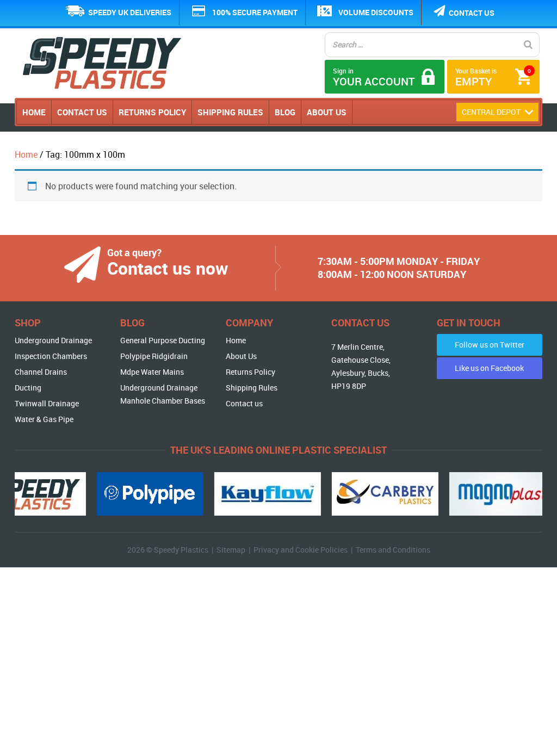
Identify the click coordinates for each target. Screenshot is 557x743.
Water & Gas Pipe (44, 419)
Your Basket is (493, 77)
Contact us (471, 13)
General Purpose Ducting (162, 340)
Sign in (374, 77)
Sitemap (230, 549)
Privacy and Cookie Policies (300, 549)
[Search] (528, 45)
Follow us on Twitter (489, 344)
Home (34, 112)
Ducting (28, 387)
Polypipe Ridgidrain (154, 356)
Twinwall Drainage (47, 403)
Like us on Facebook (489, 368)
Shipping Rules (230, 112)
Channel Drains (41, 372)
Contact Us (82, 112)
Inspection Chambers (51, 356)
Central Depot (492, 112)
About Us (326, 112)
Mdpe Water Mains (152, 372)
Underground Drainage (53, 340)
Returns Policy (152, 112)
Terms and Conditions (393, 549)
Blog (285, 112)
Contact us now (167, 268)
